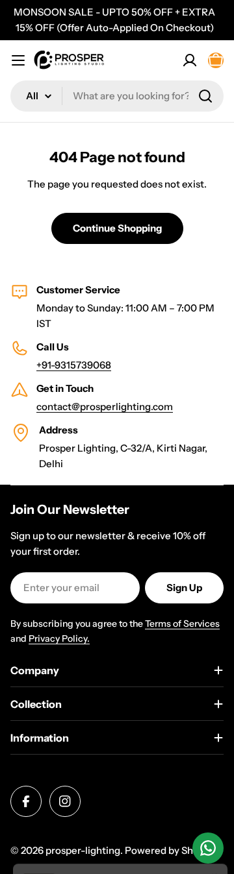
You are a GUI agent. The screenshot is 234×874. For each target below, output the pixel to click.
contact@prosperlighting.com (104, 406)
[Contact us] (208, 848)
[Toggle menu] (18, 60)
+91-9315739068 (73, 365)
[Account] (190, 60)
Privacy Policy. (59, 638)
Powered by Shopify (170, 850)
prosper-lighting (83, 850)
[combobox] (117, 96)
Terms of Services (182, 623)
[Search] (205, 96)
